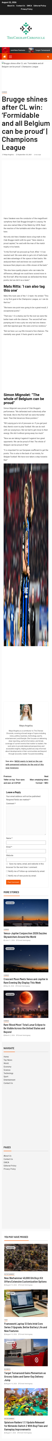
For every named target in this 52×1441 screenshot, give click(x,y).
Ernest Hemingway (24, 940)
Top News (8, 1060)
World (6, 1063)
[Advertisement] (26, 189)
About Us (11, 6)
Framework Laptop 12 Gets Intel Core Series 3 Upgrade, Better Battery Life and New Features (25, 1327)
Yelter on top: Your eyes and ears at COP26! (14, 779)
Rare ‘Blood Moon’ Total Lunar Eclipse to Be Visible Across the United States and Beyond (24, 1028)
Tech (5, 1320)
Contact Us (20, 6)
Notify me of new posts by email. (22, 876)
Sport (6, 1076)
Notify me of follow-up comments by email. (26, 871)
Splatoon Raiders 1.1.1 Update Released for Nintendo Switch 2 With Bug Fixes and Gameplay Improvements (26, 1426)
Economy (7, 1067)
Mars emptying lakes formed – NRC (39, 779)
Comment (11, 803)
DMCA (29, 6)
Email (9, 847)
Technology (8, 1073)
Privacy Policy (26, 9)
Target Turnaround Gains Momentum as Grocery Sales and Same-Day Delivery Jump (25, 1376)
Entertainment (9, 1080)
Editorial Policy (40, 6)
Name (9, 838)
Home (6, 1057)
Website (9, 855)
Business (7, 1369)
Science (4, 92)
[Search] (48, 56)
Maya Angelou (9, 155)
